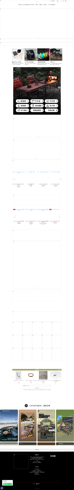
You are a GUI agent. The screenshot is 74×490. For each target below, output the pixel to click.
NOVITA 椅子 (34, 389)
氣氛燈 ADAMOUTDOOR (43, 389)
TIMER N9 (38, 389)
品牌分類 (32, 4)
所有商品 (36, 4)
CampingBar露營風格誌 (51, 4)
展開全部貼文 (37, 449)
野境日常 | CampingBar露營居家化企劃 (24, 4)
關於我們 (45, 4)
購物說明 (40, 4)
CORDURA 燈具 (26, 389)
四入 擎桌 (49, 389)
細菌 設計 (30, 389)
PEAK (28, 385)
